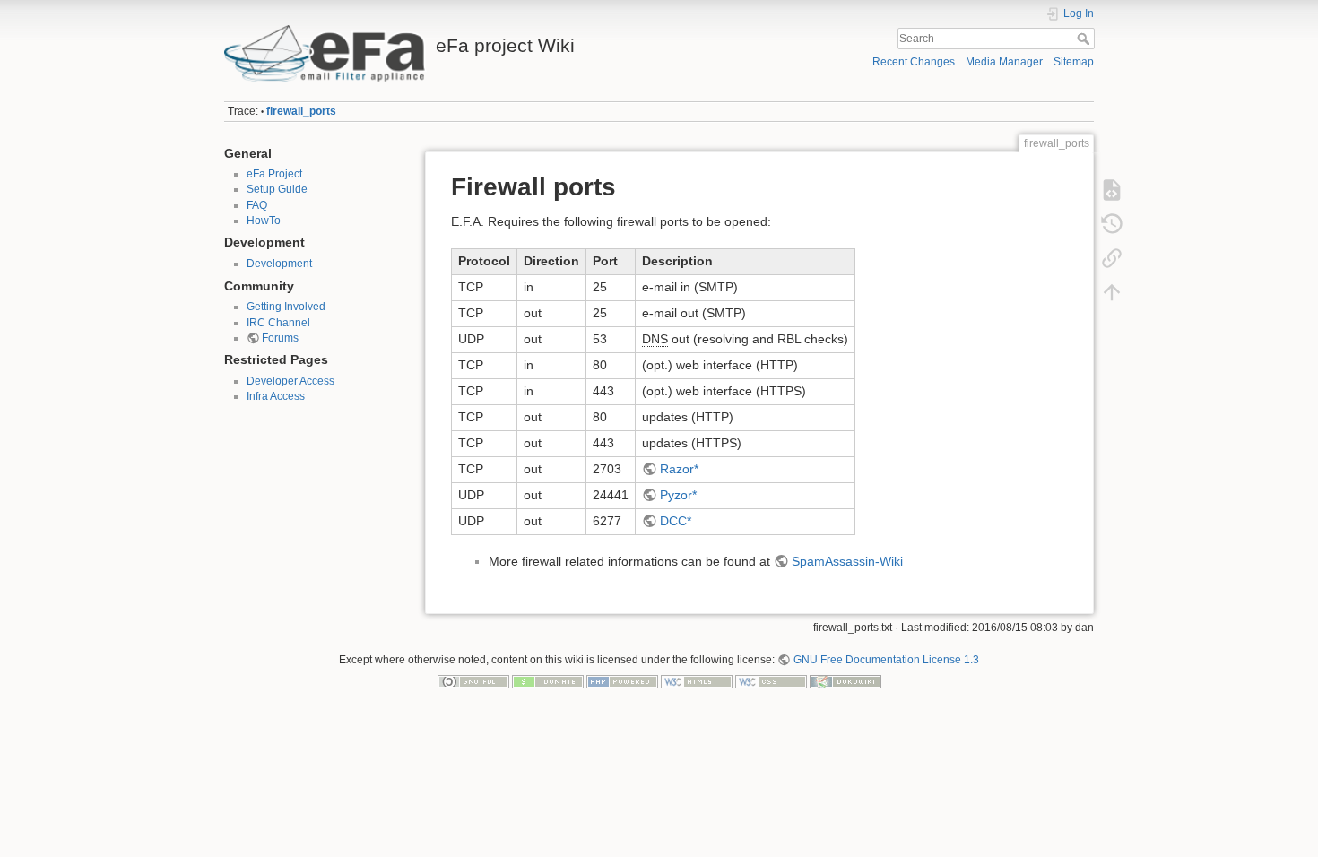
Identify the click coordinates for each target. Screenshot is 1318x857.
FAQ (257, 205)
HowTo (264, 220)
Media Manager (1004, 62)
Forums (280, 338)
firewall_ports (301, 111)
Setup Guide (277, 189)
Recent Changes (913, 62)
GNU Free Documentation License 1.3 (885, 660)
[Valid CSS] (771, 681)
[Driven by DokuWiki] (845, 681)
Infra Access (276, 396)
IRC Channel (278, 322)
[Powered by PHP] (622, 681)
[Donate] (548, 681)
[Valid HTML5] (697, 681)
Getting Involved (286, 306)
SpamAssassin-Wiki (847, 561)
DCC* (675, 521)
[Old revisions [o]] (1111, 224)
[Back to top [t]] (1111, 292)
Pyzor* (678, 495)
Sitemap (1074, 62)
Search (1085, 38)
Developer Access (290, 381)
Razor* (679, 469)
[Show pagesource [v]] (1111, 190)
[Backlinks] (1111, 258)
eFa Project (274, 174)
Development (279, 263)
